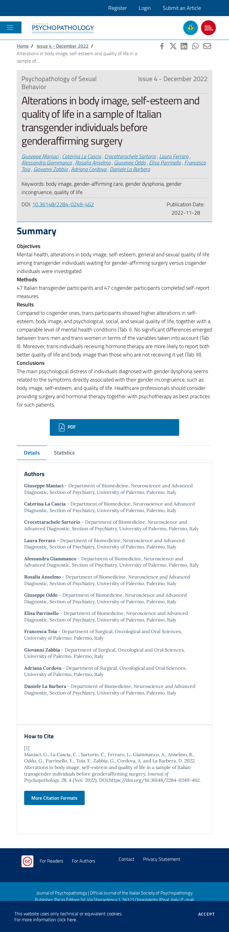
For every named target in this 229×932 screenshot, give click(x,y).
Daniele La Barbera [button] (130, 169)
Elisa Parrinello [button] (165, 163)
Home (23, 45)
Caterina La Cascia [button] (81, 156)
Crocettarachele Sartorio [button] (130, 156)
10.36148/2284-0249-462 (63, 204)
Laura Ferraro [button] (173, 156)
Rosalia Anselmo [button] (93, 163)
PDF (71, 426)
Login (145, 8)
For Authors (83, 860)
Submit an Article (182, 8)
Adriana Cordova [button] (88, 169)
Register (117, 8)
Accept (206, 914)
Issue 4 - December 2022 (63, 45)
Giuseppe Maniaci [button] (40, 156)
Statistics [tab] (64, 453)
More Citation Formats (54, 797)
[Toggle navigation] (10, 27)
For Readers (51, 860)
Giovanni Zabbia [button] (50, 169)
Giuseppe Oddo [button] (130, 163)
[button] (161, 45)
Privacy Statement (161, 859)
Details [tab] (32, 453)
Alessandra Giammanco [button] (46, 163)
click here (66, 919)
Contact (126, 859)
